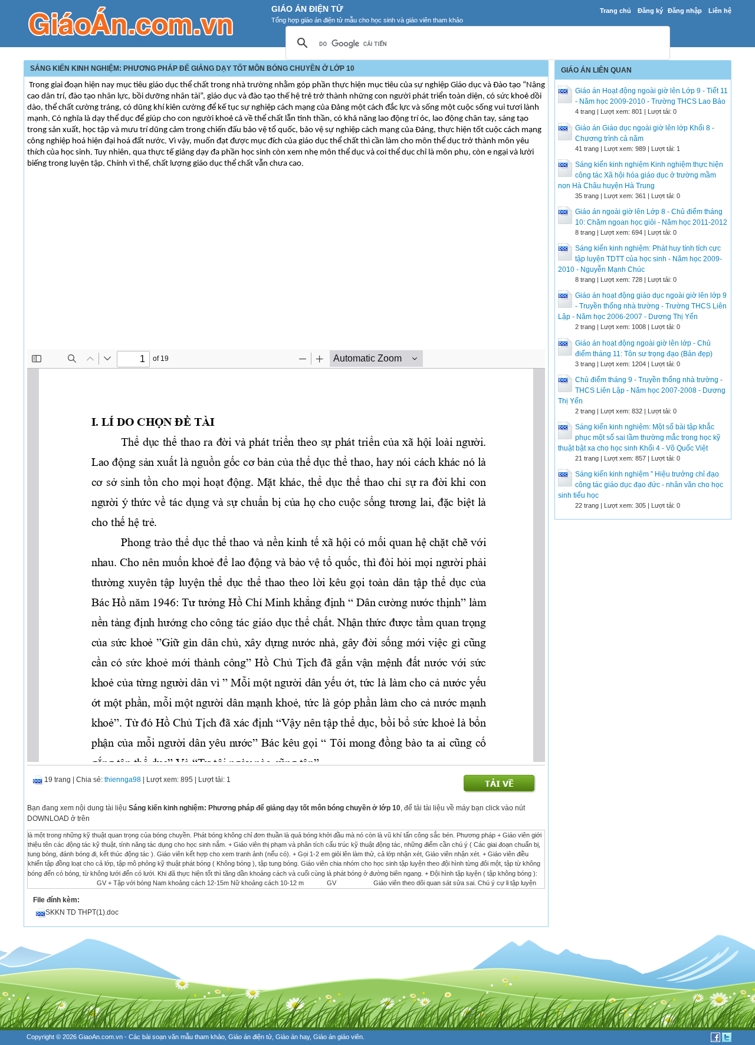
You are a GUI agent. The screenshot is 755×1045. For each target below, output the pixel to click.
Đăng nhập (685, 10)
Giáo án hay (292, 1036)
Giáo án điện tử (250, 1036)
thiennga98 (122, 779)
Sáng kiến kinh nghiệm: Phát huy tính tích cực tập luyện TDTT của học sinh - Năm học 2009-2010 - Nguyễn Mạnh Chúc (640, 259)
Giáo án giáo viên (338, 1036)
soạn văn (165, 1036)
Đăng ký (650, 10)
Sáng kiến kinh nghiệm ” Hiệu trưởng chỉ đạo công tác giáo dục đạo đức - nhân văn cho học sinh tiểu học (640, 485)
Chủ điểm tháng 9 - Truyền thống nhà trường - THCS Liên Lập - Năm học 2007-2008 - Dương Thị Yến (642, 390)
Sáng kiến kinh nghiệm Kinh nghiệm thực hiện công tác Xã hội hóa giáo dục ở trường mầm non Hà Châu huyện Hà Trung (640, 175)
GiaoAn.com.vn (100, 1036)
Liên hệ (719, 10)
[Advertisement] (286, 260)
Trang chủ (615, 10)
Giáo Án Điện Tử (307, 9)
